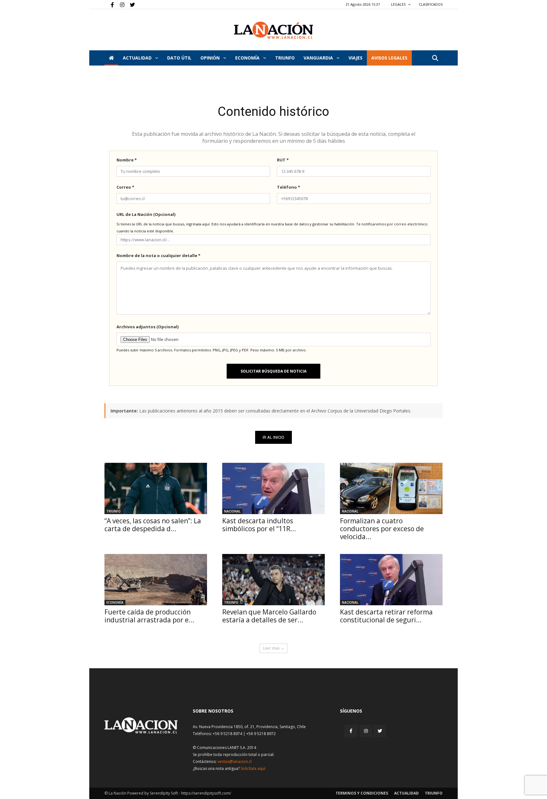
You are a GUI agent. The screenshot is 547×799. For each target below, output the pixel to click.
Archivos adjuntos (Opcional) (147, 327)
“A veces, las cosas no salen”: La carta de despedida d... (152, 524)
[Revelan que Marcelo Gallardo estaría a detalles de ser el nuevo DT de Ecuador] (273, 579)
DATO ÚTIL (179, 58)
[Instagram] (119, 4)
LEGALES (398, 4)
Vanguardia (319, 58)
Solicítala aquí (253, 768)
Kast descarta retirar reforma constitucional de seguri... (386, 615)
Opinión (210, 58)
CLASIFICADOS (431, 4)
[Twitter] (130, 4)
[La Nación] (273, 30)
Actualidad (138, 58)
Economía (248, 58)
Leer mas (271, 648)
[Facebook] (109, 4)
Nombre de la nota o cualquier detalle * (158, 255)
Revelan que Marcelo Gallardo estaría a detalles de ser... (269, 615)
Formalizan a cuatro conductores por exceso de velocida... (382, 528)
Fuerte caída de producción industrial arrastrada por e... (149, 615)
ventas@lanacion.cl (234, 761)
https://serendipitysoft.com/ (206, 793)
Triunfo (285, 58)
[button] (435, 58)
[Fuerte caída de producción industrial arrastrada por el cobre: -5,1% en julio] (155, 579)
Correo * (125, 187)
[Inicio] (111, 58)
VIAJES (355, 58)
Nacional (232, 511)
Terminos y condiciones (362, 793)
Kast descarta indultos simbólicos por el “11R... (259, 524)
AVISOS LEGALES (389, 58)
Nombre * (126, 160)
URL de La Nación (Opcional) (145, 214)
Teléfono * (288, 187)
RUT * (283, 160)
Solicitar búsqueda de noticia (273, 371)
